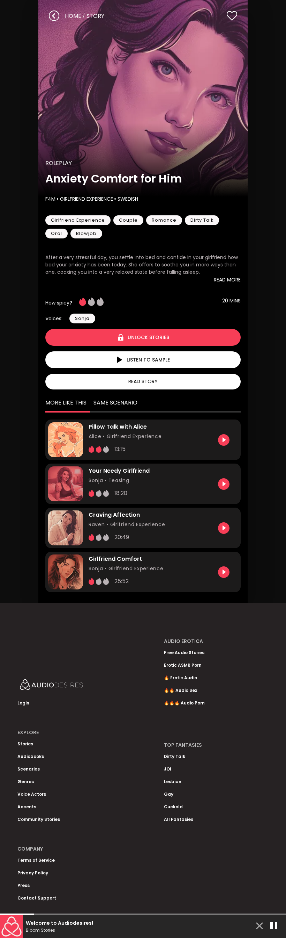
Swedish (128, 198)
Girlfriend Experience (86, 198)
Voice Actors (31, 794)
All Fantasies (178, 819)
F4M (50, 198)
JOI (167, 769)
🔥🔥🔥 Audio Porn (184, 703)
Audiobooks (30, 756)
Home (73, 16)
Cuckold (173, 807)
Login (23, 703)
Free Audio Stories (184, 653)
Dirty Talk (174, 756)
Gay (168, 794)
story (95, 16)
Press (23, 885)
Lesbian (172, 782)
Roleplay (58, 163)
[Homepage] (69, 686)
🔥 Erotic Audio (180, 678)
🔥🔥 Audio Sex (180, 690)
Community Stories (38, 819)
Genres (25, 782)
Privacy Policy (32, 873)
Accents (26, 807)
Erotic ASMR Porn (183, 665)
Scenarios (28, 769)
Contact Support (36, 898)
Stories (25, 744)
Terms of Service (36, 860)
